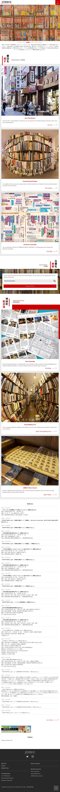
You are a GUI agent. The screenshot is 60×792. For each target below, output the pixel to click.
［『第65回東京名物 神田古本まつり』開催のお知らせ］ (15, 533)
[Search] (54, 281)
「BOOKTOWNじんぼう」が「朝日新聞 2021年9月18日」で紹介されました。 (20, 671)
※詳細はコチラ (5, 635)
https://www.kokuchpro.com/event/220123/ (17, 650)
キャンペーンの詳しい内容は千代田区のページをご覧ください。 (18, 683)
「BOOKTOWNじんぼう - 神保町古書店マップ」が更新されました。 (18, 527)
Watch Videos (47, 494)
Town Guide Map (30, 361)
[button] (19, 42)
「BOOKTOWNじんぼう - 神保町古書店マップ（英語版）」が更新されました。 (21, 543)
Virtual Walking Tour (30, 424)
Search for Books (35, 763)
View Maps (48, 368)
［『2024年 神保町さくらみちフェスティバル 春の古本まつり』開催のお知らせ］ (21, 575)
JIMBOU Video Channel (30, 488)
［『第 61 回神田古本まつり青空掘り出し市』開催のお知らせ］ (17, 630)
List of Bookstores (30, 118)
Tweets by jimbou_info (6, 740)
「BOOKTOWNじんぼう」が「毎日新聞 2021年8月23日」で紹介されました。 (20, 701)
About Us (3, 763)
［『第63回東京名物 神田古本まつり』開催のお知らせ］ (15, 591)
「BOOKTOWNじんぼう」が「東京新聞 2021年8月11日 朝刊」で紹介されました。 (21, 707)
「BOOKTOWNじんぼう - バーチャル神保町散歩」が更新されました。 (18, 602)
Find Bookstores (5, 773)
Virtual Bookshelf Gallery (30, 181)
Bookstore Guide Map (30, 244)
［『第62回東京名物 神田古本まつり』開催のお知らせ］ (15, 619)
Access (3, 765)
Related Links (5, 768)
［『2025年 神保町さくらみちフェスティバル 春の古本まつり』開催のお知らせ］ (21, 549)
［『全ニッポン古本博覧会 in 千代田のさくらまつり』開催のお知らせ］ (19, 510)
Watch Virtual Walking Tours (43, 431)
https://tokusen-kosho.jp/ (10, 614)
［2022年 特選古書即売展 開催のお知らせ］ (12, 607)
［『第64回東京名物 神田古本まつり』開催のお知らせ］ (15, 565)
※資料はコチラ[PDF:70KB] (8, 654)
